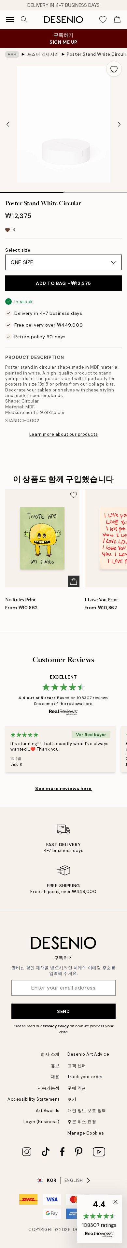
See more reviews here (63, 788)
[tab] (32, 190)
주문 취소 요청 (81, 1121)
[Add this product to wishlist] (114, 69)
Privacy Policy (56, 1026)
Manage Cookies (85, 1133)
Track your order (85, 1076)
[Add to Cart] (73, 581)
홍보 (55, 1065)
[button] (99, 1219)
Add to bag (63, 283)
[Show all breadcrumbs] (12, 54)
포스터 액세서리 (43, 54)
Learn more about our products (63, 434)
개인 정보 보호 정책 (86, 1110)
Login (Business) (41, 1121)
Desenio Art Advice (88, 1054)
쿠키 (71, 1099)
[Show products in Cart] (117, 19)
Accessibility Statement (33, 1099)
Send (63, 1011)
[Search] (24, 19)
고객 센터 (76, 1065)
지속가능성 (48, 1088)
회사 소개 (50, 1054)
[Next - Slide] (119, 124)
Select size (17, 250)
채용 (55, 1076)
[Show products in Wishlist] (103, 19)
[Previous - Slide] (8, 124)
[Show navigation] (10, 19)
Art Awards (48, 1110)
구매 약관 (76, 1088)
